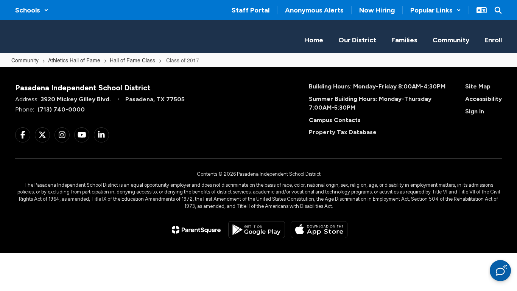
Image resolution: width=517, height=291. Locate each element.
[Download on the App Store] (319, 229)
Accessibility (483, 98)
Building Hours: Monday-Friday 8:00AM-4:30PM (377, 86)
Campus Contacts (335, 120)
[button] (31, 10)
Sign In (474, 111)
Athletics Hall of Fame (74, 60)
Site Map (478, 86)
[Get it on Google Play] (256, 229)
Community (25, 60)
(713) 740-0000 (61, 109)
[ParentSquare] (196, 229)
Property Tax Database (343, 132)
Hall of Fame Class (132, 60)
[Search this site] (498, 10)
